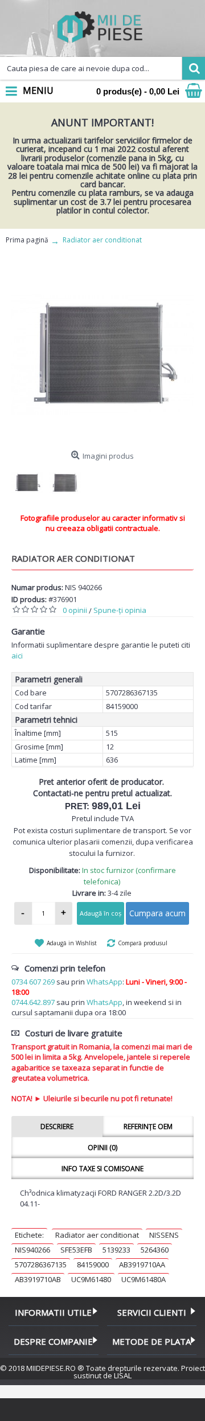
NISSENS (164, 1235)
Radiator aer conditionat (97, 1235)
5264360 (155, 1250)
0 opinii (75, 610)
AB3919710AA (142, 1264)
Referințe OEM (148, 1126)
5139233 (116, 1250)
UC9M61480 (91, 1279)
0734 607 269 (33, 982)
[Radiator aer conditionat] (102, 354)
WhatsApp (104, 982)
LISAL (123, 1375)
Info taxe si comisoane (103, 1168)
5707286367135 (41, 1264)
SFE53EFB (76, 1250)
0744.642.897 (33, 1002)
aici (17, 655)
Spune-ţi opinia (119, 610)
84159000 (93, 1264)
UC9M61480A (143, 1279)
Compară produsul (142, 943)
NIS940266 (32, 1250)
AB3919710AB (38, 1279)
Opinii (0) (102, 1147)
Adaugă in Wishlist (72, 943)
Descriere (56, 1126)
